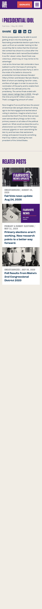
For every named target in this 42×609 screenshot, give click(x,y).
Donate (24, 5)
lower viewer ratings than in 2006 (16, 94)
